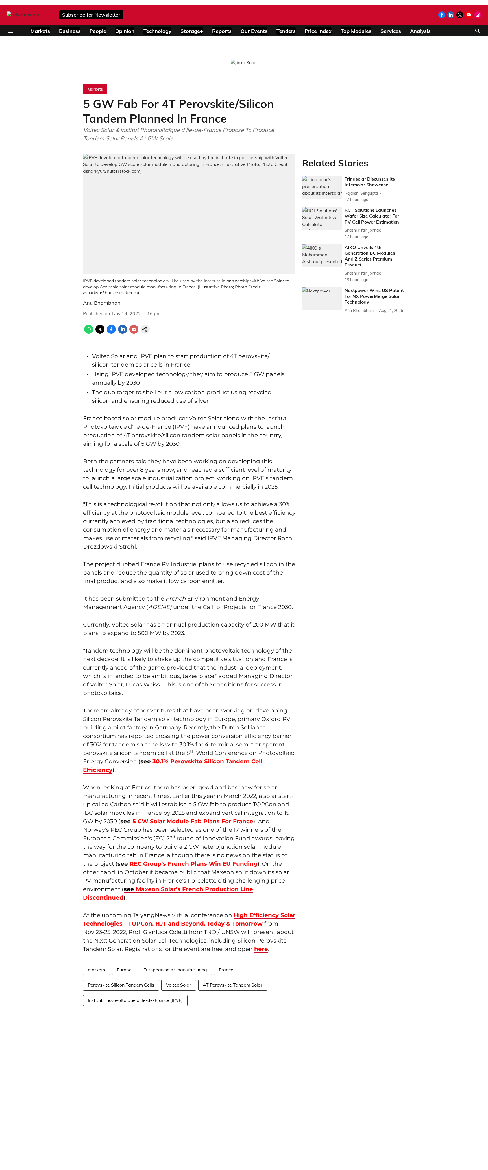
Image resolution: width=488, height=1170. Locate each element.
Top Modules (356, 31)
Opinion (124, 31)
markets (96, 969)
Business (69, 31)
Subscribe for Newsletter (91, 15)
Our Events (254, 31)
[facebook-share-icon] (111, 332)
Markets (40, 31)
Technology (157, 31)
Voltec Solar (178, 985)
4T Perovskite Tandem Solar (232, 985)
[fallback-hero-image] (322, 187)
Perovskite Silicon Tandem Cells (121, 985)
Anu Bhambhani (102, 303)
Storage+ (191, 31)
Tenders (286, 31)
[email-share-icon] (133, 332)
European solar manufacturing (175, 969)
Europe (124, 969)
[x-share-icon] (99, 332)
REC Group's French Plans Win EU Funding (187, 863)
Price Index (318, 31)
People (98, 31)
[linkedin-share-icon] (122, 332)
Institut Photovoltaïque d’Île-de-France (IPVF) (135, 1000)
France (226, 969)
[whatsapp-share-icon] (88, 332)
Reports (222, 31)
